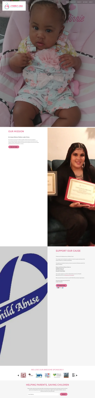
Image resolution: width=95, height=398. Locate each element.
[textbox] (43, 394)
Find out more (13, 146)
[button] (73, 2)
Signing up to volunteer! (69, 275)
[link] (14, 1)
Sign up (63, 394)
